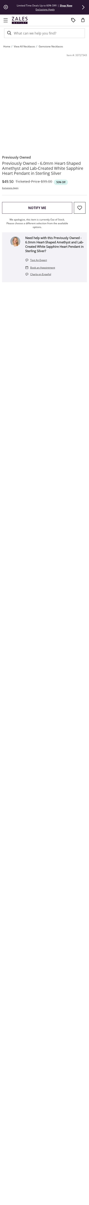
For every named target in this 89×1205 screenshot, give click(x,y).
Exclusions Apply (10, 187)
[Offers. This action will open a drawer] (73, 20)
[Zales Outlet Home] (19, 20)
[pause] (5, 7)
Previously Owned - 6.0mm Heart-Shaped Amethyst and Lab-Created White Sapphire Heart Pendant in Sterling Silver (42, 168)
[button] (83, 7)
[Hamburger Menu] (5, 20)
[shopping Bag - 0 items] (84, 21)
